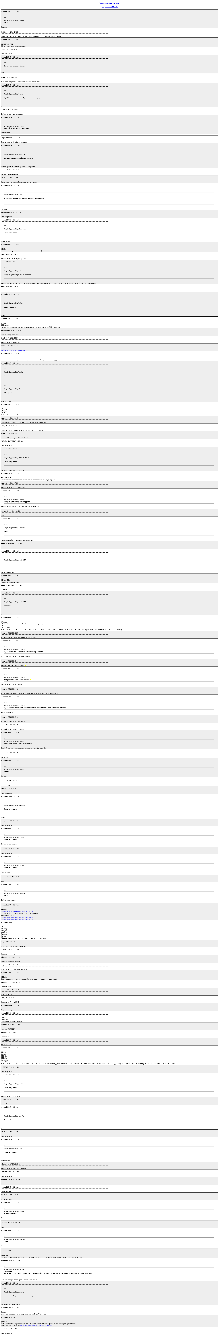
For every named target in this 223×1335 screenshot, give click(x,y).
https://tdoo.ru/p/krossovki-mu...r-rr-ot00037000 (17, 911)
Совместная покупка (109, 3)
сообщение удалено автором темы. (13, 350)
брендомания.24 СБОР (109, 7)
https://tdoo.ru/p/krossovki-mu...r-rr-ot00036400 (36, 1325)
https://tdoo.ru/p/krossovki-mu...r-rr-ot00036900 (17, 917)
